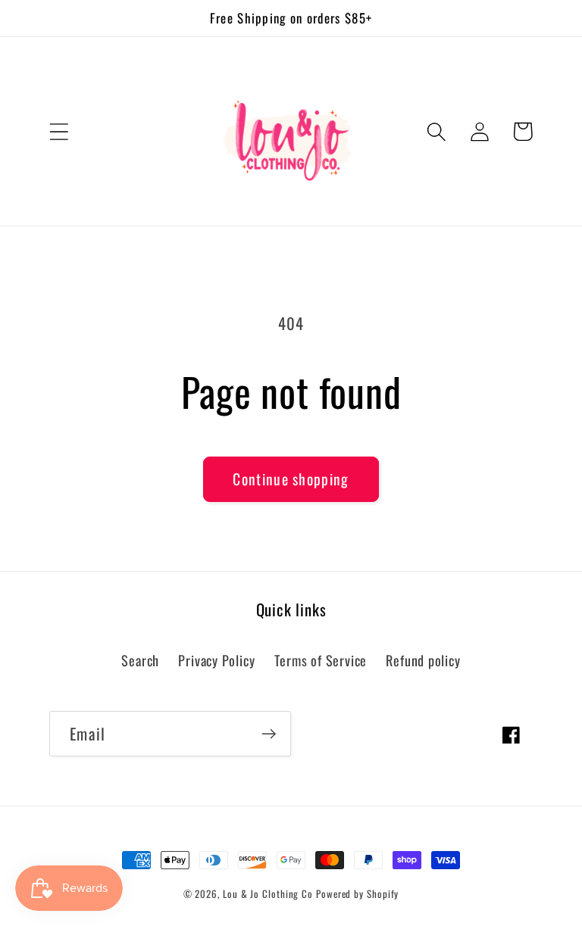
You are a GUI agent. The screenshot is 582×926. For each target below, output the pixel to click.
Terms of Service (320, 660)
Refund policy (423, 660)
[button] (58, 131)
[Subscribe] (268, 734)
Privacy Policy (216, 660)
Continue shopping (291, 479)
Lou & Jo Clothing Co (269, 893)
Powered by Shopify (357, 893)
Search (140, 660)
